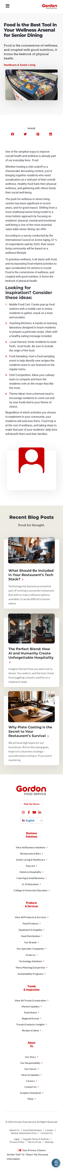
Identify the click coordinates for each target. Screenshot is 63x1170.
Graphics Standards (30, 1092)
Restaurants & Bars (30, 853)
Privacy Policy (17, 1141)
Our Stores (30, 1068)
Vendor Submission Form (24, 1132)
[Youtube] (34, 812)
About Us (14, 1130)
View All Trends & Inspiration (30, 1000)
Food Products (30, 923)
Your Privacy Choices (34, 1150)
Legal (16, 1138)
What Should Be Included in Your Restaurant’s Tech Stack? (31, 575)
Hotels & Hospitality (30, 871)
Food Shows (30, 1012)
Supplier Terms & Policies (36, 1138)
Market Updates (30, 1006)
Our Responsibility (30, 1062)
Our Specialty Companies (30, 948)
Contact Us (30, 1086)
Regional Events (30, 1018)
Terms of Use (34, 1141)
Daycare (30, 865)
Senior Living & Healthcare (30, 859)
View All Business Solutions (30, 847)
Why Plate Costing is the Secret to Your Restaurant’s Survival (30, 731)
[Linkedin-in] (39, 812)
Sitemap (49, 1141)
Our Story (30, 1056)
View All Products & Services (30, 917)
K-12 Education (30, 884)
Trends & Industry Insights (30, 1024)
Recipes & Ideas (30, 1030)
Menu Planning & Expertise (30, 967)
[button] (12, 134)
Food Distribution (30, 936)
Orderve (30, 954)
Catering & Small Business (30, 878)
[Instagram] (23, 812)
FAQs (30, 1098)
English (29, 820)
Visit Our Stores (31, 804)
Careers (30, 1080)
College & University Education (30, 890)
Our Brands (30, 942)
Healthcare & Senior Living (19, 65)
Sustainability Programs (30, 973)
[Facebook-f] (28, 812)
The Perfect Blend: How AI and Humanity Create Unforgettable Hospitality (31, 653)
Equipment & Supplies (30, 929)
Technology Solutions (30, 961)
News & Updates (30, 1074)
